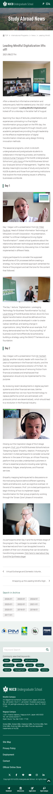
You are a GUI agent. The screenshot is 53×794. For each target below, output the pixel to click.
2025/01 (21, 599)
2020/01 (8, 609)
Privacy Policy (9, 748)
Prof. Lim (15, 447)
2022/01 (21, 604)
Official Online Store (12, 767)
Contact (6, 761)
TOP (6, 35)
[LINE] (23, 775)
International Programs (19, 35)
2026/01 (8, 599)
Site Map (7, 742)
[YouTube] (30, 775)
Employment (8, 754)
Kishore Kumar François (13, 158)
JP (43, 4)
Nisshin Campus (9, 697)
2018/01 (34, 609)
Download (9, 791)
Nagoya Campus (9, 712)
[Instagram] (36, 775)
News (33, 35)
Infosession (20, 791)
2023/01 (8, 604)
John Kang (18, 161)
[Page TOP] (49, 781)
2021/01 (34, 604)
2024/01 (34, 599)
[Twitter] (9, 775)
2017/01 (8, 615)
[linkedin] (43, 775)
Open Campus (44, 791)
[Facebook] (16, 775)
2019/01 (21, 609)
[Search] (47, 649)
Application (32, 791)
